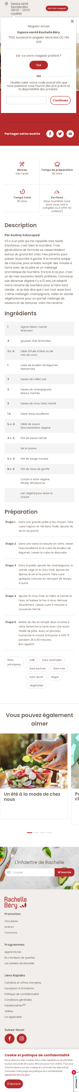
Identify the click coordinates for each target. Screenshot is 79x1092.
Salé (32, 660)
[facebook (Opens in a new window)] (10, 1039)
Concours (11, 932)
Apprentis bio (13, 952)
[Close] (72, 21)
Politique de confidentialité (22, 994)
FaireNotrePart (15, 1005)
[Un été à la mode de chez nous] (33, 761)
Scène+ (9, 927)
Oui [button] (38, 65)
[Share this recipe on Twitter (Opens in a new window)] (59, 133)
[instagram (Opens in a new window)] (22, 1039)
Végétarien (36, 685)
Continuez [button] (60, 100)
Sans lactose (37, 668)
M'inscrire (64, 872)
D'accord (13, 1084)
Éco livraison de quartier (20, 957)
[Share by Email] (69, 133)
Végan (55, 677)
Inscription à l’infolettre (19, 988)
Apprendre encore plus (17, 1074)
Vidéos (9, 1011)
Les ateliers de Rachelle (19, 963)
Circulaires (11, 921)
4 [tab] (49, 832)
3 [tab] (43, 832)
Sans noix (59, 668)
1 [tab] (29, 832)
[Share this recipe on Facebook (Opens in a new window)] (49, 133)
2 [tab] (36, 832)
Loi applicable (13, 1017)
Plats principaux (14, 662)
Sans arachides (52, 660)
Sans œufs (36, 677)
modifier (16, 13)
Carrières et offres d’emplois (23, 983)
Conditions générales (18, 1000)
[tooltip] (38, 63)
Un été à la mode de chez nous (32, 796)
